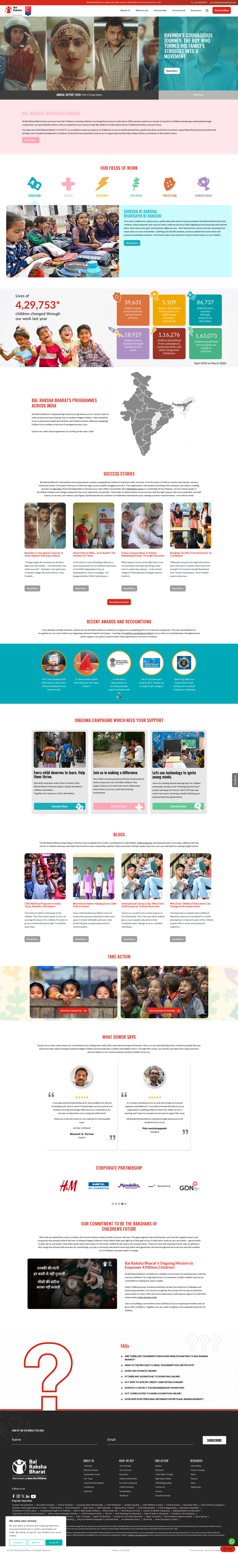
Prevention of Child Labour (24, 1509)
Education (124, 1472)
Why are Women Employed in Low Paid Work (97, 1517)
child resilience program (212, 1503)
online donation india (147, 1295)
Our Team (88, 1477)
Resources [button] (196, 10)
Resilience (124, 1494)
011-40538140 (200, 2)
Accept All (53, 1542)
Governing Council (92, 1472)
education (57, 487)
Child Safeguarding (163, 1481)
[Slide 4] (122, 1202)
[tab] (34, 185)
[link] (14, 11)
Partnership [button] (160, 10)
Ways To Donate (153, 1514)
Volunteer (159, 1468)
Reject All (36, 1542)
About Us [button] (125, 10)
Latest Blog (196, 1464)
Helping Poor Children (124, 1506)
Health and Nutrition (128, 1477)
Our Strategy (125, 1464)
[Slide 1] (116, 85)
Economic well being (128, 1481)
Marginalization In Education (186, 1509)
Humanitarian (125, 1489)
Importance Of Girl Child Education (28, 1512)
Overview (88, 1464)
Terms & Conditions (213, 1548)
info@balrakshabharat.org (224, 2)
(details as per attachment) (138, 1533)
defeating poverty (135, 487)
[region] (36, 1532)
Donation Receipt (162, 1494)
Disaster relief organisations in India (29, 1506)
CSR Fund (147, 1517)
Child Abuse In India (130, 1509)
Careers (158, 1489)
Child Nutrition (173, 1503)
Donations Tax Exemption (183, 1512)
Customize (18, 1542)
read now (198, 93)
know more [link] (132, 241)
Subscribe (214, 1438)
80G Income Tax (110, 1509)
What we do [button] (142, 10)
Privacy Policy (196, 1548)
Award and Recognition (94, 1481)
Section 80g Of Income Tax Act (59, 1514)
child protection (144, 841)
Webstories (196, 1485)
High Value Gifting (163, 1477)
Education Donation (45, 1503)
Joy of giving (201, 1514)
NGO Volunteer (104, 1506)
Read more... (30, 138)
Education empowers (189, 1506)
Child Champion (72, 1506)
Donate (158, 1464)
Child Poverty (56, 1506)
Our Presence (126, 1468)
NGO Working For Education (128, 1512)
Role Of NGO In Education (156, 1512)
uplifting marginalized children (139, 631)
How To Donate (83, 1514)
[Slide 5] (125, 1202)
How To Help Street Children (87, 1509)
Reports (194, 1477)
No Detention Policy (131, 1517)
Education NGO (190, 1503)
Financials (88, 1489)
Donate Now (172, 70)
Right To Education (102, 1514)
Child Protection (127, 1485)
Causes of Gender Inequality (156, 1509)
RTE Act (108, 1512)
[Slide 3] (119, 1202)
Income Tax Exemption (22, 1503)
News (193, 1472)
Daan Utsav (88, 1506)
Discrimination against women (178, 1514)
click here (135, 2)
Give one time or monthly (162, 1008)
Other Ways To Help (164, 1472)
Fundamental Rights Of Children (55, 1509)
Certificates (89, 1485)
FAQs (193, 1481)
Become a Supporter (71, 1008)
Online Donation (65, 1503)
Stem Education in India (166, 1517)
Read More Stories (119, 600)
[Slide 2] (121, 85)
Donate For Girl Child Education (128, 1514)
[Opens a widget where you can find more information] (227, 1549)
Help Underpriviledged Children (63, 1512)
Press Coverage (198, 1468)
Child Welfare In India (153, 1503)
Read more (32, 586)
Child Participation (146, 1506)
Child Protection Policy (91, 1512)
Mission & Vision (91, 1468)
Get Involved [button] (178, 10)
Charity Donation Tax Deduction (27, 1514)
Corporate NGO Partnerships (89, 1503)
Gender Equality (131, 1503)
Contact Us (160, 1485)
